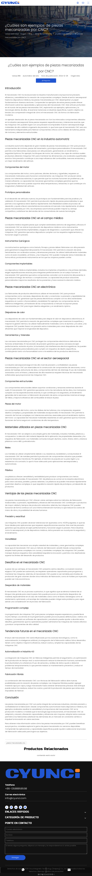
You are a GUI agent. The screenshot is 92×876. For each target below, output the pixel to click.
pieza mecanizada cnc (39, 119)
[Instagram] (20, 807)
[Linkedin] (11, 807)
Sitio (78, 76)
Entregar (15, 857)
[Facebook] (6, 807)
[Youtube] (16, 807)
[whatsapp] (25, 807)
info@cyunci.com (15, 798)
